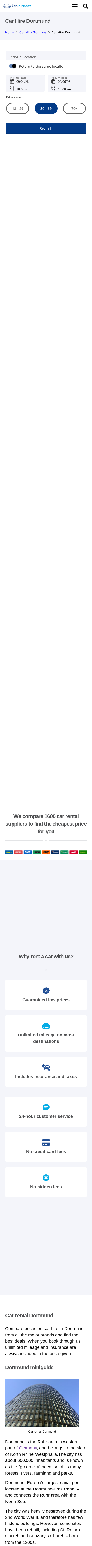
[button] (74, 6)
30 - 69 (46, 108)
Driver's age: (13, 97)
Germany (28, 1448)
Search (46, 128)
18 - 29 (17, 108)
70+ (74, 108)
